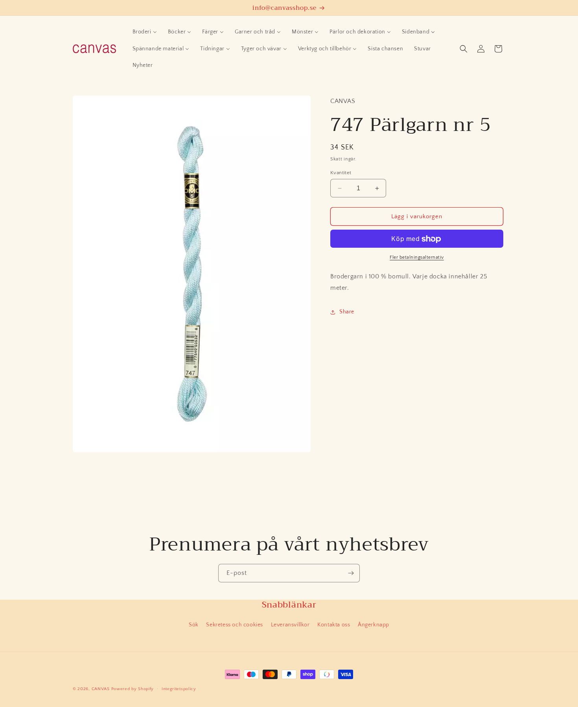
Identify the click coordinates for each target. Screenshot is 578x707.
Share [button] (346, 312)
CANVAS (101, 689)
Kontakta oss (333, 625)
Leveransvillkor (290, 625)
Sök (194, 625)
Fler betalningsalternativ (417, 257)
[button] (463, 48)
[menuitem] (144, 32)
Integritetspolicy (179, 689)
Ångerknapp (373, 625)
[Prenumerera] (350, 573)
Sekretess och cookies (234, 625)
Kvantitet (341, 172)
